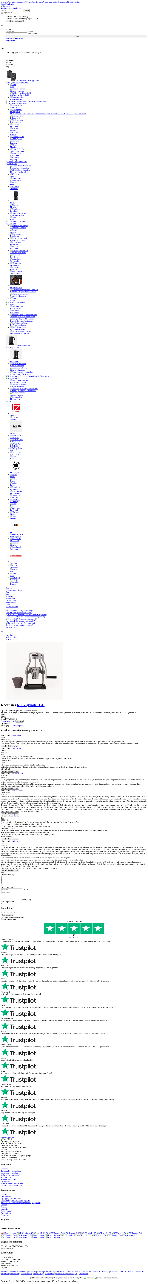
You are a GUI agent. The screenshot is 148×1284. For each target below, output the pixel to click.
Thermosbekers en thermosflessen (22, 317)
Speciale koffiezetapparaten (37, 101)
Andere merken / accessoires (20, 374)
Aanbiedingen (69, 2)
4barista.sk (5, 1272)
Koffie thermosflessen (18, 325)
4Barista (13, 419)
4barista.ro (17, 841)
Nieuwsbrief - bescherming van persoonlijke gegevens (20, 1203)
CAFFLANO (15, 454)
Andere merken (16, 180)
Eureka (12, 185)
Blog (33, 2)
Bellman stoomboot (17, 366)
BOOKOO (14, 446)
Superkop (13, 160)
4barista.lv (122, 1272)
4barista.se (96, 1272)
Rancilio (13, 135)
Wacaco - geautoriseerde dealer (12, 1183)
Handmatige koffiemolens (19, 168)
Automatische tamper (18, 228)
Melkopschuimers (23, 345)
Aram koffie (14, 155)
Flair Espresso (15, 493)
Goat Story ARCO (17, 215)
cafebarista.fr (14, 1274)
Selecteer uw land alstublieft (16, 19)
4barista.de (17, 735)
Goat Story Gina (16, 139)
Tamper (13, 232)
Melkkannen (14, 265)
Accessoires (20, 302)
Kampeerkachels (16, 99)
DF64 (12, 458)
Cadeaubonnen (58, 2)
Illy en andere (15, 399)
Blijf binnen (14, 21)
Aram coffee (14, 438)
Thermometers (15, 274)
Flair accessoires (80, 114)
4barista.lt (130, 1272)
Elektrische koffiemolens (19, 172)
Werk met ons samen (8, 1179)
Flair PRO (30, 114)
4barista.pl (41, 1272)
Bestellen (19, 721)
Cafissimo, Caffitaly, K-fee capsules (23, 391)
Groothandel (47, 2)
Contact (28, 2)
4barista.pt (105, 1272)
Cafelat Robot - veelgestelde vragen (19, 613)
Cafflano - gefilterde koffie (20, 95)
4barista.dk (87, 1272)
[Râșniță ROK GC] (41, 1233)
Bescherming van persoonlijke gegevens (15, 1201)
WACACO (14, 571)
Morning (13, 147)
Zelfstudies (5, 1215)
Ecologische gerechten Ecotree (21, 321)
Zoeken (26, 10)
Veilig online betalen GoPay (11, 1175)
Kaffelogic (14, 580)
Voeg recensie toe (7, 1137)
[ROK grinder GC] (2, 1233)
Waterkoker (14, 313)
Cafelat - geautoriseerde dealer (12, 1185)
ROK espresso (15, 122)
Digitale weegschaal (17, 240)
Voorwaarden (6, 1177)
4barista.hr (69, 1272)
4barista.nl (78, 1272)
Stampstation (15, 261)
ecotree (12, 477)
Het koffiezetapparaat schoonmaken (23, 292)
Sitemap (4, 1205)
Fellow (12, 203)
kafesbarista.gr (38, 1274)
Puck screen (14, 244)
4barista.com (18, 791)
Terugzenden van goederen (11, 1171)
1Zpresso (13, 176)
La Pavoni (14, 126)
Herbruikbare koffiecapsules (38, 376)
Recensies (39, 2)
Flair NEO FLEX (58, 114)
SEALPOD (14, 541)
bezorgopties (18, 726)
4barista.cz (14, 1272)
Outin (12, 87)
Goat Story (14, 502)
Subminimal (14, 362)
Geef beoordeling (7, 915)
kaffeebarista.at (26, 1274)
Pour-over (13, 143)
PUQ (12, 532)
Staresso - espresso (17, 91)
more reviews (74, 937)
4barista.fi (113, 1272)
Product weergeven (8, 721)
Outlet (77, 2)
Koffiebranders (15, 308)
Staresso (13, 545)
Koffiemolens (22, 162)
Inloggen (76, 36)
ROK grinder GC (12, 639)
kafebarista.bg (50, 1274)
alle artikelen (10, 627)
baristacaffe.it (61, 1274)
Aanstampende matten (18, 253)
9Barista (13, 130)
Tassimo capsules (16, 395)
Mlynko (13, 207)
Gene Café (14, 498)
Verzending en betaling (16, 2)
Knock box (14, 257)
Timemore (14, 189)
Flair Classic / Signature (43, 114)
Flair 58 (13, 114)
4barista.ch (5, 1274)
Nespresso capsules (17, 387)
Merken (8, 401)
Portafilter (13, 269)
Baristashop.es (18, 774)
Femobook (14, 211)
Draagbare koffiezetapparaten (28, 80)
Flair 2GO (69, 114)
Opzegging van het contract (11, 1199)
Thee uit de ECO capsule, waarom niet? (20, 621)
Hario (12, 219)
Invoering (9, 635)
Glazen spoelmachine (18, 296)
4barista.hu (23, 1272)
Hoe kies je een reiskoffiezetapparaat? (19, 625)
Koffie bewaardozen (17, 329)
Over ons (4, 2)
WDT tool (14, 249)
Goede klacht (6, 1196)
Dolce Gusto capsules (18, 382)
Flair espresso (15, 112)
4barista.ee (139, 1272)
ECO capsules (15, 473)
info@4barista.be (7, 4)
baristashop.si (83, 1274)
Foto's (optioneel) (7, 902)
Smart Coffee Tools (17, 151)
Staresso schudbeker (17, 370)
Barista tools (20, 221)
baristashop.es (72, 1274)
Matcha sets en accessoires (19, 333)
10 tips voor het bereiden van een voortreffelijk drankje (26, 617)
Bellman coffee (15, 118)
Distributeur (14, 236)
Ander (12, 300)
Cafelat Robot (15, 108)
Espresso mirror (16, 288)
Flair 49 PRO (21, 114)
